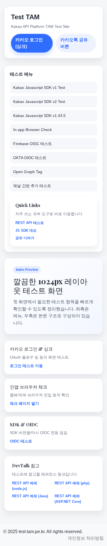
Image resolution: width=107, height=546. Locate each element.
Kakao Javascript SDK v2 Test (39, 101)
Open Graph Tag (27, 172)
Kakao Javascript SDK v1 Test (39, 87)
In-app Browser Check (32, 129)
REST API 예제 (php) (72, 483)
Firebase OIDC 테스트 (32, 143)
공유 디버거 (24, 238)
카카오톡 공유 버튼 (74, 43)
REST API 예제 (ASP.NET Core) (68, 499)
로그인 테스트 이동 (26, 366)
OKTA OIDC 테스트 (29, 157)
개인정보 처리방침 (85, 538)
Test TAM (25, 17)
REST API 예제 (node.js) (24, 486)
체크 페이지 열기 (24, 403)
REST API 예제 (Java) (30, 496)
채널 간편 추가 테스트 (32, 186)
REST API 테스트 (29, 223)
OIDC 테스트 (21, 441)
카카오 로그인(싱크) (29, 43)
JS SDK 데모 (25, 230)
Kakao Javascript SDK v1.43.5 (39, 115)
